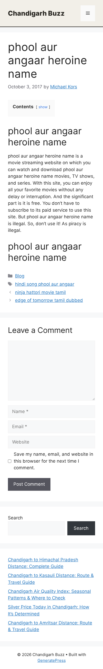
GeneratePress (52, 660)
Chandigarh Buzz (36, 13)
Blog (19, 276)
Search (15, 517)
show (43, 107)
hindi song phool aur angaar (44, 284)
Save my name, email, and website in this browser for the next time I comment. (53, 460)
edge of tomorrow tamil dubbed (49, 300)
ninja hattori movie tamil (40, 292)
